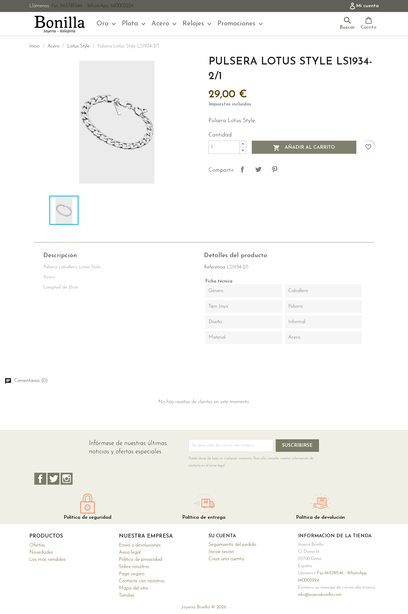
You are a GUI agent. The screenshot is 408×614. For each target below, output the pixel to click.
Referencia (214, 267)
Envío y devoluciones (140, 545)
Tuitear (258, 169)
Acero (160, 23)
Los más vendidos (47, 559)
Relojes (193, 23)
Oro (102, 23)
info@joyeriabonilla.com (319, 594)
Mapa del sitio (133, 588)
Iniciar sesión (221, 551)
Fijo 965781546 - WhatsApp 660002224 (92, 6)
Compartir (242, 169)
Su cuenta (222, 536)
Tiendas (126, 595)
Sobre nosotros (134, 566)
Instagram (67, 479)
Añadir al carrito (304, 147)
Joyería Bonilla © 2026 (204, 607)
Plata (130, 23)
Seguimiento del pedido (232, 544)
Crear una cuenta (226, 559)
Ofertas (37, 545)
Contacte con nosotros (142, 581)
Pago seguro (132, 574)
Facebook (40, 479)
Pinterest (274, 169)
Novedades (41, 552)
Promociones (236, 23)
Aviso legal (130, 552)
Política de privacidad (140, 559)
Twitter (53, 479)
